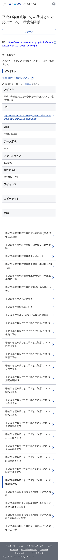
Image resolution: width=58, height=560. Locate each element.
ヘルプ (49, 546)
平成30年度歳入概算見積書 (19, 299)
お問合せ (44, 549)
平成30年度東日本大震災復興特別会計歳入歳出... (28, 493)
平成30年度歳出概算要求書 (19, 307)
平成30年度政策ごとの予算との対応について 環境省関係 (29, 482)
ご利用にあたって (35, 546)
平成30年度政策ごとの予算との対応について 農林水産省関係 (29, 447)
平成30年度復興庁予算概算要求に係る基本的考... (28, 289)
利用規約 (14, 549)
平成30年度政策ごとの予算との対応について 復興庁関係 (29, 333)
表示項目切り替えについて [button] (15, 78)
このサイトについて (15, 546)
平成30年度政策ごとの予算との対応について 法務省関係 (29, 402)
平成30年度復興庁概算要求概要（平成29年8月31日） (28, 266)
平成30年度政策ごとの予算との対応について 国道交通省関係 (29, 470)
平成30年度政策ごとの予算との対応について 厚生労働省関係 (29, 436)
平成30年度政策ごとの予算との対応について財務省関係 (28, 413)
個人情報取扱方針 (29, 549)
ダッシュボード (21, 553)
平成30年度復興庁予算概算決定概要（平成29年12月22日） (28, 235)
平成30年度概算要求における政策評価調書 (26, 315)
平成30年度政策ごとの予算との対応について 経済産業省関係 (29, 459)
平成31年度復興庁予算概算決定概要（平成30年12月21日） (28, 528)
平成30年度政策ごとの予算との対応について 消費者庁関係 (29, 379)
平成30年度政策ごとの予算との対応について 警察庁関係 (29, 356)
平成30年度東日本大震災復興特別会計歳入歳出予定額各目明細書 (28, 505)
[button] (54, 4)
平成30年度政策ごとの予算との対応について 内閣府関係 (29, 344)
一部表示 (27, 84)
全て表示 (35, 84)
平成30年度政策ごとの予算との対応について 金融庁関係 (29, 367)
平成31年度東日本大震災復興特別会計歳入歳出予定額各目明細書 (28, 516)
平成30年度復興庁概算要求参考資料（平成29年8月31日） (28, 277)
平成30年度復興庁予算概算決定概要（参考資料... (28, 246)
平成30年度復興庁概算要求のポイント (24, 256)
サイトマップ (38, 553)
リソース (29, 31)
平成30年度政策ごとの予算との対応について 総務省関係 (29, 390)
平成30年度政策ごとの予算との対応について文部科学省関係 (28, 425)
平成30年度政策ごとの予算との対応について (28, 323)
